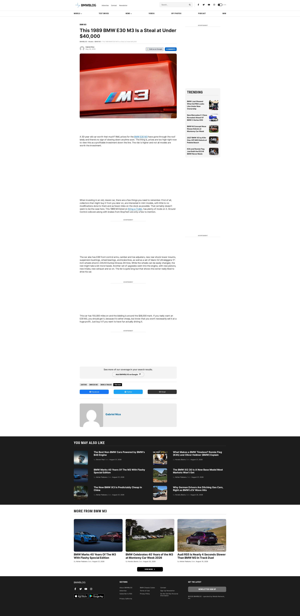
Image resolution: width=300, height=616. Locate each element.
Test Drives (104, 13)
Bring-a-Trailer (135, 209)
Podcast (202, 13)
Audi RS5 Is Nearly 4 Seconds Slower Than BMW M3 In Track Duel (201, 556)
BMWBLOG (83, 41)
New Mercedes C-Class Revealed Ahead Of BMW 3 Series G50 (197, 117)
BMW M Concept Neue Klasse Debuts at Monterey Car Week (196, 128)
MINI (224, 13)
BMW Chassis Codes (147, 588)
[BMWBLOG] (93, 582)
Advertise (105, 5)
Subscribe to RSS (126, 594)
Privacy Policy (145, 594)
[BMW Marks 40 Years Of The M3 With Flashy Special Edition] (81, 469)
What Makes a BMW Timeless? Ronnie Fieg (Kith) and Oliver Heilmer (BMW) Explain (197, 453)
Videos (151, 13)
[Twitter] (203, 5)
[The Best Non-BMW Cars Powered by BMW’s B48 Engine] (81, 452)
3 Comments (170, 49)
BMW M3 (83, 24)
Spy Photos (176, 13)
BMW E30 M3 (141, 136)
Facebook (95, 392)
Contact (114, 5)
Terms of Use (145, 591)
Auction (84, 385)
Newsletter (123, 5)
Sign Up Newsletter (167, 591)
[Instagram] (214, 5)
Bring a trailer (106, 385)
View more (149, 569)
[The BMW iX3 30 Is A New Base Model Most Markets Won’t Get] (160, 469)
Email (163, 392)
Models (77, 13)
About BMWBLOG (126, 588)
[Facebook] (198, 5)
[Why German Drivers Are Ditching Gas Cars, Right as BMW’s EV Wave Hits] (160, 487)
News (128, 13)
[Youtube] (209, 5)
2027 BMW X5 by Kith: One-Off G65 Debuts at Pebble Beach (197, 140)
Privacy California (126, 599)
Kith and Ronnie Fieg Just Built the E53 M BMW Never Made (195, 151)
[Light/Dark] (220, 5)
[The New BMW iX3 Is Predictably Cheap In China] (81, 487)
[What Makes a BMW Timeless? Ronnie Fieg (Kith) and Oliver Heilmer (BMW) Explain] (160, 452)
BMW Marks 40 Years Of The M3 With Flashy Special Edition (95, 556)
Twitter (129, 392)
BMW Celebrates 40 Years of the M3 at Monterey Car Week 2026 (149, 556)
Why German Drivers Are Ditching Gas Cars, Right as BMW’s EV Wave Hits (198, 489)
